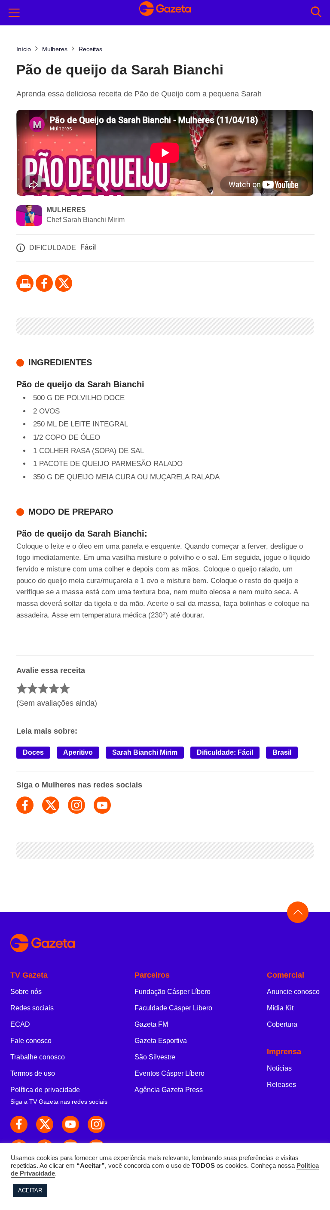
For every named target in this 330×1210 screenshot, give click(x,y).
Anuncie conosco (293, 991)
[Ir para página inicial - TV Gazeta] (165, 12)
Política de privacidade (45, 1089)
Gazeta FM (151, 1024)
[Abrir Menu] (14, 13)
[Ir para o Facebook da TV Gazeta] (44, 283)
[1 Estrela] (21, 688)
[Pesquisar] (316, 12)
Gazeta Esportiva (160, 1040)
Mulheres (66, 209)
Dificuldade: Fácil (225, 752)
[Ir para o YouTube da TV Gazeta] (70, 1124)
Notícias (279, 1068)
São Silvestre (154, 1057)
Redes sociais (32, 1008)
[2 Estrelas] (32, 688)
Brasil (281, 752)
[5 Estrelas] (64, 688)
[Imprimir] (25, 283)
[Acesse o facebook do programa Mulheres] (25, 805)
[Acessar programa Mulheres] (29, 216)
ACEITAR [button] (30, 1190)
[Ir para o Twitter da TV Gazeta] (63, 283)
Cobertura (282, 1024)
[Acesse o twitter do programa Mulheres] (50, 805)
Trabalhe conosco (37, 1057)
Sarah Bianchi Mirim (144, 752)
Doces (33, 752)
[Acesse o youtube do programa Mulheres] (102, 805)
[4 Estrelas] (54, 688)
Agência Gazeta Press (168, 1089)
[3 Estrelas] (43, 688)
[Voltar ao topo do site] (298, 912)
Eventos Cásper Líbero (169, 1073)
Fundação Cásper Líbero (172, 991)
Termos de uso (32, 1073)
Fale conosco (31, 1040)
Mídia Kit (280, 1008)
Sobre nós (26, 991)
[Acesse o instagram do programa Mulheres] (76, 805)
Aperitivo (78, 752)
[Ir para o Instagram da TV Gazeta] (96, 1124)
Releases (281, 1084)
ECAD (20, 1024)
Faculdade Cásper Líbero (173, 1008)
